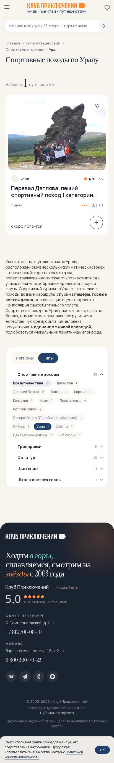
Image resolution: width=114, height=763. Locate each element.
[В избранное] (97, 106)
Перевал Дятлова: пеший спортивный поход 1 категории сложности (52, 191)
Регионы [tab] (25, 358)
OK (102, 749)
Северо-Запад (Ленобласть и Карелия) (47, 417)
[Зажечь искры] (103, 534)
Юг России (69, 435)
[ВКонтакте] (11, 676)
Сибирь (21, 426)
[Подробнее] (96, 222)
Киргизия (83, 391)
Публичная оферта (57, 712)
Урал (24, 179)
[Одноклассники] (38, 676)
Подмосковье (72, 400)
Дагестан (66, 383)
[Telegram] (24, 676)
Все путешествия (31, 383)
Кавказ (59, 391)
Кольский (22, 400)
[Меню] (7, 7)
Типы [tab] (48, 358)
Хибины (64, 426)
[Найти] (103, 26)
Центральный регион (32, 435)
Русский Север (27, 409)
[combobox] (54, 26)
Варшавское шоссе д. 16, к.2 (33, 650)
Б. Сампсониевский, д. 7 (28, 622)
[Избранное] (107, 7)
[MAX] (52, 676)
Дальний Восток (28, 391)
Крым (46, 400)
